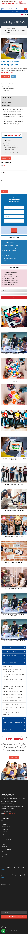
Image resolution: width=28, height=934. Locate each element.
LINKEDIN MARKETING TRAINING (12, 691)
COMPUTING (5, 829)
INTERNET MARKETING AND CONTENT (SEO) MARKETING (14, 687)
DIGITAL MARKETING (11, 28)
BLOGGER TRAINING (8, 666)
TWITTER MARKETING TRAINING (12, 701)
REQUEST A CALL (6, 158)
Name (3, 165)
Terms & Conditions (6, 849)
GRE (21, 11)
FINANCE (4, 834)
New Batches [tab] (6, 105)
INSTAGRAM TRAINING (9, 683)
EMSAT (26, 11)
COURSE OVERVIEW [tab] (7, 97)
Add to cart (6, 76)
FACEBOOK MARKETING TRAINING (12, 679)
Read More (3, 869)
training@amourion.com (9, 813)
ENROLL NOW (14, 757)
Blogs (3, 856)
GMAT (16, 11)
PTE (12, 11)
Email (3, 172)
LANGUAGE (4, 831)
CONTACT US (5, 846)
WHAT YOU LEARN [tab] (6, 99)
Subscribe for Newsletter (14, 916)
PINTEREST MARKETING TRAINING (12, 694)
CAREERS (4, 841)
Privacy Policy (5, 851)
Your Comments (5, 180)
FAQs (3, 844)
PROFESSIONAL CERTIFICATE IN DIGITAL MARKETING (12, 670)
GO (14, 230)
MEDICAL (4, 836)
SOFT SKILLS (5, 824)
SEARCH (14, 297)
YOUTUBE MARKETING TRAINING (12, 704)
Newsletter (4, 854)
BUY (13, 76)
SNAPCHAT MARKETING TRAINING (12, 697)
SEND (4, 191)
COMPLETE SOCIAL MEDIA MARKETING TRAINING (14, 675)
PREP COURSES (6, 826)
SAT (9, 11)
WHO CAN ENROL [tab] (6, 102)
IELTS (4, 11)
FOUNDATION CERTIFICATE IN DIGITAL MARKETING (14, 708)
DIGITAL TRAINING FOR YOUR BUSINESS (11, 713)
